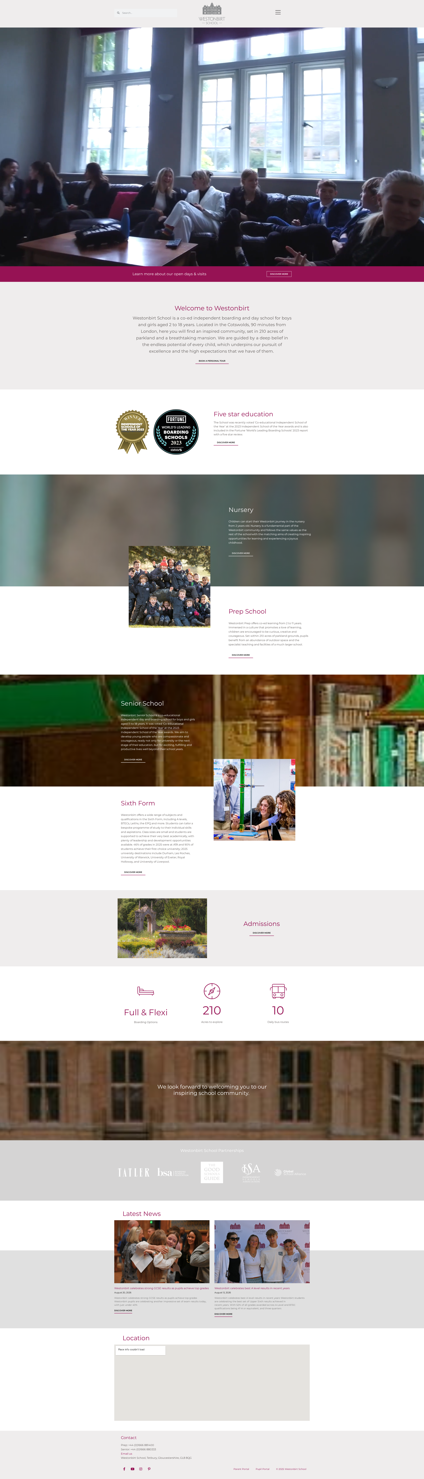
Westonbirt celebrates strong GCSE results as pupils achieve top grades (161, 1288)
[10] (278, 991)
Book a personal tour (212, 361)
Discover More (123, 1310)
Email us (126, 1453)
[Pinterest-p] (149, 1469)
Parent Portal (241, 1469)
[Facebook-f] (124, 1469)
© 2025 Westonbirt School (291, 1469)
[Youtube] (132, 1469)
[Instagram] (140, 1469)
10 (278, 1010)
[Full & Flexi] (145, 991)
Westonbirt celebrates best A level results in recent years (252, 1288)
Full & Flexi (146, 1012)
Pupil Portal (262, 1469)
